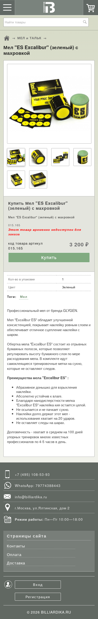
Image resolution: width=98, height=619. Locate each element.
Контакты (16, 546)
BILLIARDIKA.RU (56, 611)
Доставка (16, 563)
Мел (23, 296)
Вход (38, 584)
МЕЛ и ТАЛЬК (29, 38)
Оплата (14, 554)
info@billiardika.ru (31, 496)
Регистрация (38, 596)
